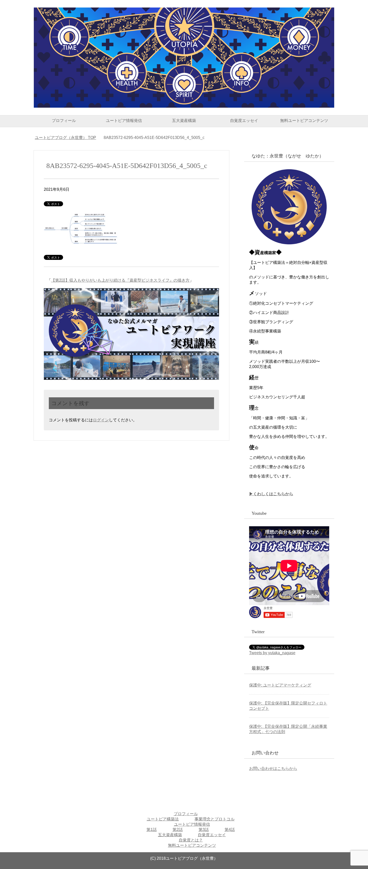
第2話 (177, 829)
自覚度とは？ (191, 840)
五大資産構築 (184, 120)
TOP (65, 137)
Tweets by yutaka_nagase (272, 653)
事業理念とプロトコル (215, 819)
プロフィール (64, 120)
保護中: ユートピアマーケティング (280, 685)
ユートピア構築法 (163, 819)
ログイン (101, 420)
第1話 (151, 829)
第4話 (230, 829)
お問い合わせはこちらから (273, 768)
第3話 (204, 829)
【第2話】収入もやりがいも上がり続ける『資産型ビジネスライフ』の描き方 (120, 280)
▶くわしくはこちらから (271, 494)
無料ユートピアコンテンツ (304, 120)
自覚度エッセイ (244, 120)
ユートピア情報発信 (124, 120)
